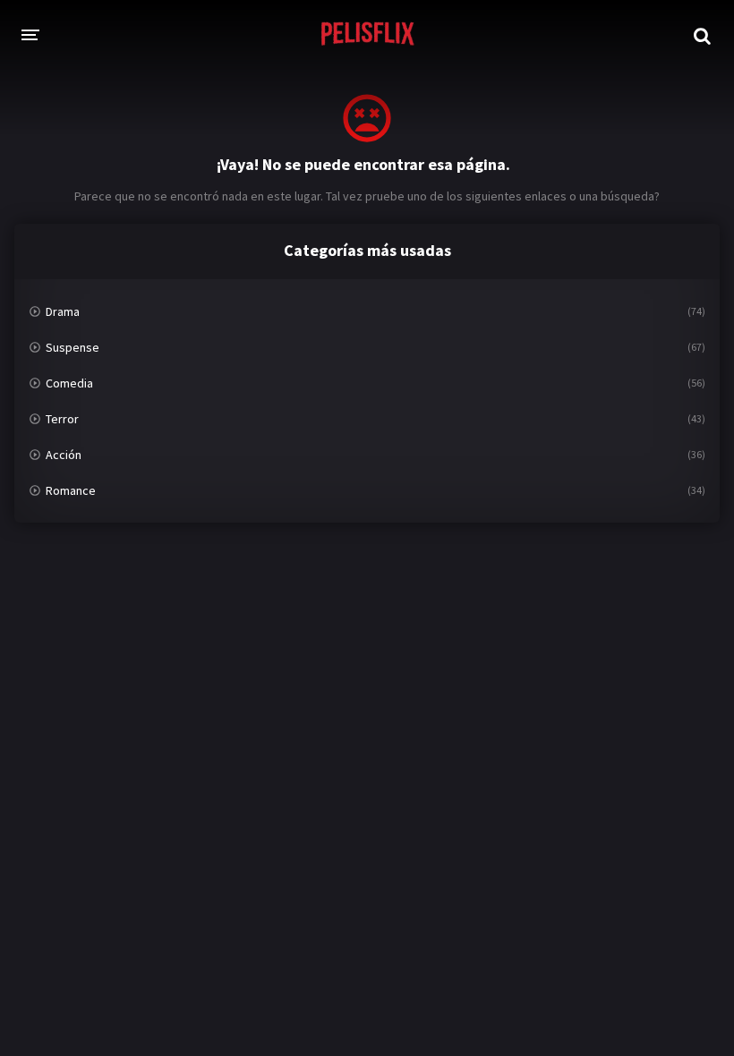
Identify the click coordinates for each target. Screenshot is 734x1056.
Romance (71, 490)
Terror (62, 419)
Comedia (69, 383)
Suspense (72, 347)
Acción (63, 455)
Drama (63, 311)
